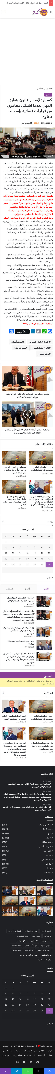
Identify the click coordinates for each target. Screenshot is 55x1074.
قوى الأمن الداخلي (31, 945)
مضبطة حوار (46, 859)
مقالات (48, 864)
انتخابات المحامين (31, 931)
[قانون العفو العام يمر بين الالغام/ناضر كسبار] (45, 890)
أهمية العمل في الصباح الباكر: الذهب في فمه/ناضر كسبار (25, 3)
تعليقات (9, 588)
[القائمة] (3, 13)
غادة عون (34, 941)
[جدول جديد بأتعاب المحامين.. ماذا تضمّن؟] (44, 645)
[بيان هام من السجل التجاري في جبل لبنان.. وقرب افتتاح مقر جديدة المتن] (14, 457)
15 (13, 553)
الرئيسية (46, 88)
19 (35, 559)
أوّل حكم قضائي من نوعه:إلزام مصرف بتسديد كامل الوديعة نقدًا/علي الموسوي (18, 630)
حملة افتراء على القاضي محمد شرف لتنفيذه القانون (42, 468)
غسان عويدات (22, 941)
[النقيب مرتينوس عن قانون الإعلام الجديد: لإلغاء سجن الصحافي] (10, 911)
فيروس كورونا (46, 945)
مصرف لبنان (20, 347)
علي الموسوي (46, 941)
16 (6, 553)
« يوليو (50, 577)
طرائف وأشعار (45, 846)
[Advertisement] (27, 55)
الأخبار (39, 88)
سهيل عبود (36, 936)
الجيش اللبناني (46, 931)
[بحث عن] (51, 13)
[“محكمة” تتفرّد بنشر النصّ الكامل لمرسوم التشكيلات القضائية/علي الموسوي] (44, 601)
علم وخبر (47, 851)
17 (49, 559)
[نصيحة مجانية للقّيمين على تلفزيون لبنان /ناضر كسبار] (27, 890)
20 (27, 559)
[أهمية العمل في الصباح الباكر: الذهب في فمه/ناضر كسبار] (14, 706)
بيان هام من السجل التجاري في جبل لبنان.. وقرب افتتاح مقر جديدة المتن (15, 470)
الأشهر (46, 588)
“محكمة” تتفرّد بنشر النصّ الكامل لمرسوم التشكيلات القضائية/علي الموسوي (20, 600)
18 (42, 559)
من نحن (6, 1055)
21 (20, 559)
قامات (48, 855)
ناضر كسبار (43, 353)
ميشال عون (29, 950)
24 (49, 564)
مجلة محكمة (16, 945)
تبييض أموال (17, 341)
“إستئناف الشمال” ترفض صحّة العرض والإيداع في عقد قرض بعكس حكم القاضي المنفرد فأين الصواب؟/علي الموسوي (18, 658)
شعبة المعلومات (22, 936)
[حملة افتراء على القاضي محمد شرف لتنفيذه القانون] (41, 457)
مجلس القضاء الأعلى (44, 950)
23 (6, 559)
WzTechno (45, 1046)
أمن (49, 833)
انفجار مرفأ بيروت (14, 931)
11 (42, 553)
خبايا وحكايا (46, 842)
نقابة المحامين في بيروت (29, 955)
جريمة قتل (47, 936)
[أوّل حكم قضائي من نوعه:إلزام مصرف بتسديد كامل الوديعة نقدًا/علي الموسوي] (44, 631)
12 (35, 553)
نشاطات (47, 872)
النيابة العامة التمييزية (39, 341)
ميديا (49, 868)
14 (20, 553)
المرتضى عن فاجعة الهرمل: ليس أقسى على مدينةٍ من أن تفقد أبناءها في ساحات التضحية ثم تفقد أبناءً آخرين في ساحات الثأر (41, 502)
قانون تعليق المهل (41, 347)
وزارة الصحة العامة (44, 960)
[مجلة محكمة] (39, 12)
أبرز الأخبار (46, 829)
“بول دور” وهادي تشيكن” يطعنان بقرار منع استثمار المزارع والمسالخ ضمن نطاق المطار (14, 500)
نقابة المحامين (46, 955)
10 (49, 553)
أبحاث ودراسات (44, 825)
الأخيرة (28, 588)
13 (27, 553)
